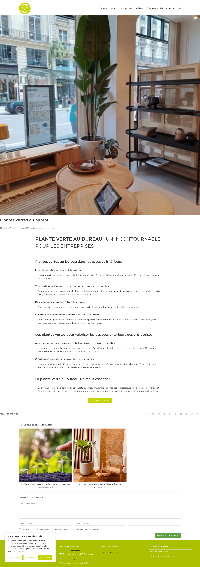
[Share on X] (147, 414)
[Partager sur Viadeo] (192, 414)
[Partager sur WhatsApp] (197, 414)
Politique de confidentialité (161, 557)
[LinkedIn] (117, 553)
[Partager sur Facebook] (153, 414)
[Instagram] (111, 553)
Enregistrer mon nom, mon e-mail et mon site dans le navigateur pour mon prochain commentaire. (60, 529)
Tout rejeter (30, 557)
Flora (5, 228)
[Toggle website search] (180, 8)
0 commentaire (50, 228)
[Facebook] (104, 553)
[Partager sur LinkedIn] (164, 414)
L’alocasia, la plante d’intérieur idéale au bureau (100, 484)
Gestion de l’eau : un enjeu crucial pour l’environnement (45, 484)
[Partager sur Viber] (170, 414)
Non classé (34, 228)
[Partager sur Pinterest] (158, 414)
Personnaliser (15, 557)
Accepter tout (45, 557)
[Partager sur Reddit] (181, 414)
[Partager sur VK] (175, 414)
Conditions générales (158, 552)
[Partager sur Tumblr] (186, 414)
